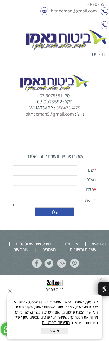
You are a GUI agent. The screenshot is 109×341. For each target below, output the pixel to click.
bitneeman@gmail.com (74, 11)
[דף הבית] (67, 40)
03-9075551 (97, 4)
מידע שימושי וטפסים (33, 244)
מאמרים (48, 249)
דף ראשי (98, 244)
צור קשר (21, 249)
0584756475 (68, 108)
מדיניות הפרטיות (56, 322)
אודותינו (71, 244)
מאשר (54, 331)
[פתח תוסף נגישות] (103, 289)
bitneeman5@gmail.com (49, 114)
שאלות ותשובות (83, 249)
